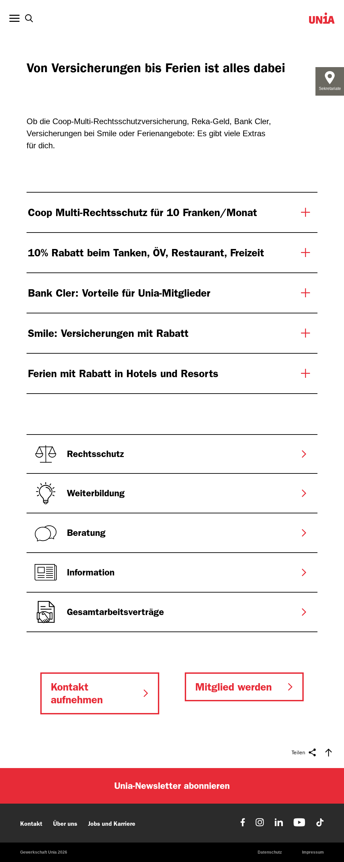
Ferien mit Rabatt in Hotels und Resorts (123, 373)
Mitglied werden (233, 686)
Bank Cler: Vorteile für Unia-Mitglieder (119, 293)
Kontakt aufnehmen (77, 693)
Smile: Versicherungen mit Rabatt (108, 333)
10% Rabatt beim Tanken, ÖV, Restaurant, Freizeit (146, 252)
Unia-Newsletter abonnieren (172, 785)
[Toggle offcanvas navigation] (14, 18)
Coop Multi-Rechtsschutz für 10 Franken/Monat (142, 212)
